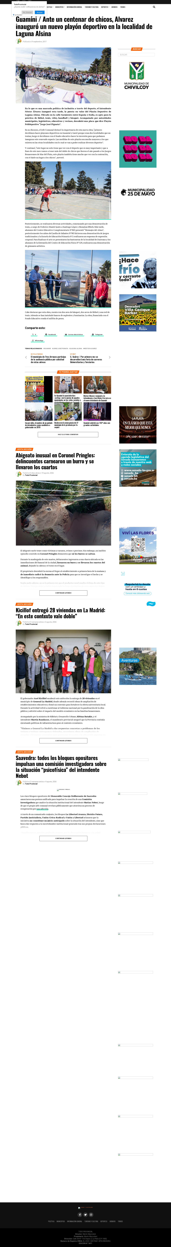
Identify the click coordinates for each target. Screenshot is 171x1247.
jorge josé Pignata (60, 348)
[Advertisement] (136, 110)
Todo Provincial (31, 475)
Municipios (59, 7)
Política (49, 7)
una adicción (42, 808)
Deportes (104, 7)
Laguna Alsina (76, 348)
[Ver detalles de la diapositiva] (137, 149)
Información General (74, 7)
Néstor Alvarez (90, 348)
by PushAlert (18, 15)
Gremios (114, 7)
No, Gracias (27, 12)
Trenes (122, 7)
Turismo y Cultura (91, 7)
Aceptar (40, 12)
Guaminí (47, 348)
